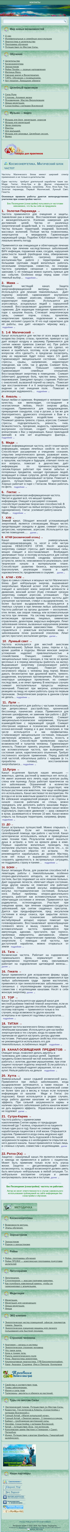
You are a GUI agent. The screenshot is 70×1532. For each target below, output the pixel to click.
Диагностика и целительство (20, 41)
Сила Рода (10, 94)
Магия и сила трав (15, 1390)
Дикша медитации (15, 103)
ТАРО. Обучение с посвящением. (23, 78)
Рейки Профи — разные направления (25, 69)
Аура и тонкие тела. (15, 1353)
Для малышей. (13, 131)
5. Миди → (10, 442)
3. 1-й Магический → (18, 332)
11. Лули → (11, 702)
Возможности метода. (16, 1225)
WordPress (23, 1527)
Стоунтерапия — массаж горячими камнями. (29, 1280)
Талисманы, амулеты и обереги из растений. (29, 1393)
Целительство (12, 61)
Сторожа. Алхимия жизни (18, 97)
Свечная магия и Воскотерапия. (22, 75)
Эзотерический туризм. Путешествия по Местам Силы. (34, 1407)
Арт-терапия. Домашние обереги (22, 80)
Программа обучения (16, 44)
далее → (6, 966)
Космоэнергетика (14, 64)
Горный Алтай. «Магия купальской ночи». (27, 1415)
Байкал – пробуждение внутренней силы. (27, 1421)
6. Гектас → (11, 492)
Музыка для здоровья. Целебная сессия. (27, 133)
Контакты (35, 2)
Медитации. (11, 1300)
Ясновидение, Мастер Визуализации (24, 100)
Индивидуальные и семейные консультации (28, 38)
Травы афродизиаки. (16, 1387)
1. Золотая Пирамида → (21, 211)
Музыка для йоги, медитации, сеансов (25, 119)
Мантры (9, 128)
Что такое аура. (13, 1350)
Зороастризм (12, 66)
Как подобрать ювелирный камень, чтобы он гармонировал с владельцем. (29, 1284)
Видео (8, 136)
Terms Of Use (36, 1522)
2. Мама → (10, 283)
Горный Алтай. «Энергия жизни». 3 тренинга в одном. (34, 1418)
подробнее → (44, 391)
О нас (8, 36)
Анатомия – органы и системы (21, 1344)
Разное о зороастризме (17, 1244)
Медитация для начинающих (20, 1302)
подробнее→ (31, 278)
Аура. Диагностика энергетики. (21, 1358)
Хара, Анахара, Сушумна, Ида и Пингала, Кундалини (33, 1364)
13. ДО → (8, 824)
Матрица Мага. (13, 72)
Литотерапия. (12, 1277)
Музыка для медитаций (17, 122)
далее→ (34, 532)
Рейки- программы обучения (20, 1258)
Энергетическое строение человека (24, 1347)
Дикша (8, 1308)
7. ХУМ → (8, 517)
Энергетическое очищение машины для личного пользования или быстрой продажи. (31, 1329)
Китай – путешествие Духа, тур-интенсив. (27, 1426)
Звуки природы (13, 125)
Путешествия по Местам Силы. (21, 47)
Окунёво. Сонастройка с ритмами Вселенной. (29, 1424)
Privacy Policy (25, 1522)
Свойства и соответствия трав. (21, 1384)
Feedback (47, 1522)
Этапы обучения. (14, 1227)
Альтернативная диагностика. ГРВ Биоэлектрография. (34, 1361)
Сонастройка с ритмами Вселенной (24, 105)
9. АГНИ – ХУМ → (13, 577)
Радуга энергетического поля (20, 1356)
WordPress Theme (37, 1527)
